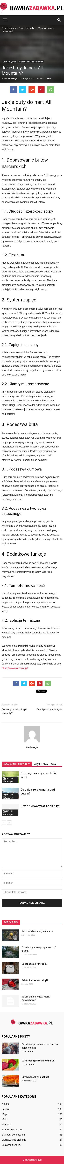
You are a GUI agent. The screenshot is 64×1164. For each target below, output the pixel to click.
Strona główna (9, 28)
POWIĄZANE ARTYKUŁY (17, 764)
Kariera (6, 1109)
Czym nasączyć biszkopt (35, 1077)
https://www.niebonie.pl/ (15, 668)
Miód (4, 1119)
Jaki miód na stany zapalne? (37, 931)
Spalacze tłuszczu (11, 1144)
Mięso (5, 1114)
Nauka (5, 1103)
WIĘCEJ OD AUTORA (45, 764)
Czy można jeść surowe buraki (38, 1060)
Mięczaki (6, 1124)
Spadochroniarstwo (12, 1129)
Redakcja (32, 747)
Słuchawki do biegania (14, 1139)
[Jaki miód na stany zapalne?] (10, 935)
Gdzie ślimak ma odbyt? (35, 980)
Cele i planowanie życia (49, 709)
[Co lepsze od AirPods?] (10, 968)
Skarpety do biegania (13, 1134)
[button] (59, 20)
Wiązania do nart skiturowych (8, 780)
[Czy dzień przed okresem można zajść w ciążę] (10, 1048)
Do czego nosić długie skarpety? (14, 711)
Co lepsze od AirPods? (34, 964)
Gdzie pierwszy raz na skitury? (40, 806)
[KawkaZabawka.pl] (32, 8)
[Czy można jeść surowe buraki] (10, 1065)
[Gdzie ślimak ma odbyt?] (10, 984)
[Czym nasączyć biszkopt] (10, 1081)
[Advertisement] (32, 67)
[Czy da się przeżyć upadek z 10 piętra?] (10, 952)
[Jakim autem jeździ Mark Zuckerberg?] (10, 1001)
